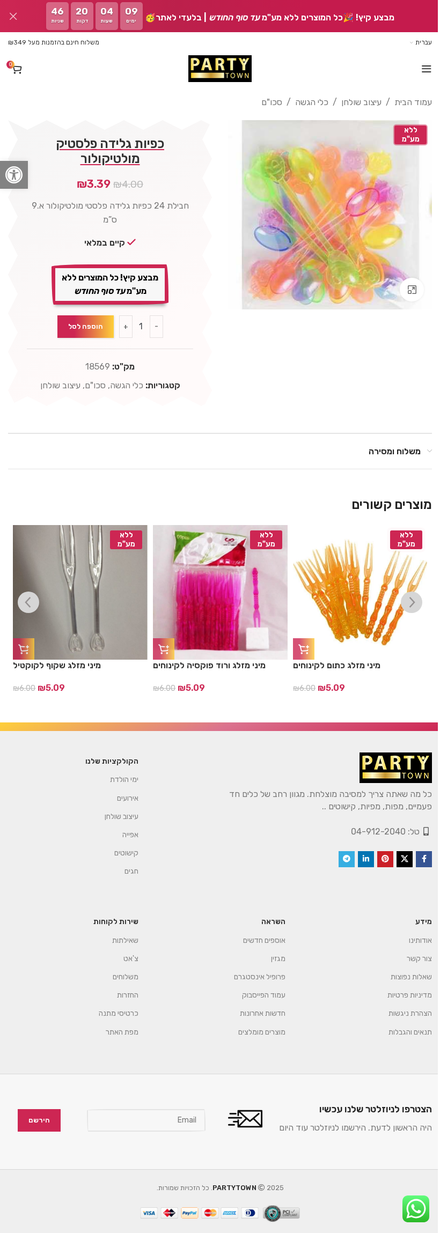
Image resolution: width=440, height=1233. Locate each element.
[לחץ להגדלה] (404, 286)
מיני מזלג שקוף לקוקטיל (57, 665)
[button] (14, 175)
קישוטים (118, 853)
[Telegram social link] (339, 859)
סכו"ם (263, 102)
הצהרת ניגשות (402, 1013)
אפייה (122, 834)
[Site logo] (215, 69)
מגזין (270, 958)
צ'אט (122, 958)
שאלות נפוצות (403, 976)
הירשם (31, 1120)
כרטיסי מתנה (110, 1013)
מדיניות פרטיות (401, 995)
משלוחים (117, 976)
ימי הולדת (116, 779)
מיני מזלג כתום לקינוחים (336, 665)
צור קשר (411, 958)
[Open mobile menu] (418, 68)
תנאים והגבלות (402, 1032)
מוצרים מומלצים (253, 1032)
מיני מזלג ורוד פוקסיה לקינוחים (209, 665)
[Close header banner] (13, 16)
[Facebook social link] (416, 859)
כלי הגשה (303, 102)
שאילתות (117, 940)
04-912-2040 (370, 831)
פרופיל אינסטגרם (251, 976)
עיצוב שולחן (353, 102)
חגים (123, 871)
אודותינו (412, 940)
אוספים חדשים (256, 940)
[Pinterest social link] (377, 859)
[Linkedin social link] (358, 859)
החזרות (119, 995)
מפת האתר (114, 1032)
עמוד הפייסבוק (255, 995)
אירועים (119, 798)
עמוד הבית (405, 102)
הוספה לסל (83, 326)
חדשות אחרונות (254, 1013)
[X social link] (396, 859)
